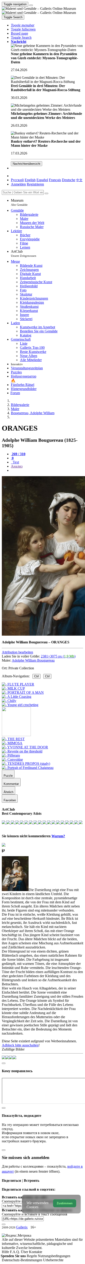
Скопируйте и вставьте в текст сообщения (34, 1214)
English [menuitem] (30, 180)
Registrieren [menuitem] (35, 184)
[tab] (18, 454)
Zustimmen (65, 1203)
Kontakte (35, 1252)
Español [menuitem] (42, 180)
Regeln (32, 1256)
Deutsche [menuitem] (68, 180)
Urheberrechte (53, 1260)
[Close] (46, 193)
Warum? (58, 836)
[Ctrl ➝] (13, 739)
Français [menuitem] (55, 180)
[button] (22, 25)
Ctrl (36, 676)
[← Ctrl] (20, 705)
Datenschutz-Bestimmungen (22, 1260)
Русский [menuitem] (17, 180)
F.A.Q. (15, 1252)
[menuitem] (79, 180)
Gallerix (22, 1227)
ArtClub (23, 253)
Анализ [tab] (16, 466)
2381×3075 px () (58, 656)
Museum (19, 202)
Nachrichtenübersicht (26, 163)
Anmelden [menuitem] (18, 184)
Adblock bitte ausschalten (20, 1045)
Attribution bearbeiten (17, 652)
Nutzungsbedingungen (54, 1256)
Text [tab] (15, 462)
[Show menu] (31, 5)
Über (25, 1252)
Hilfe (6, 1252)
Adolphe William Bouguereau (33, 660)
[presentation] (47, 470)
